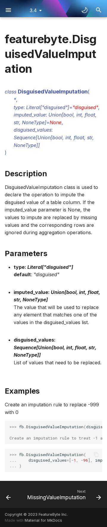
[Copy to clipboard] (96, 426)
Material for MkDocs (43, 520)
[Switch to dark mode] (84, 10)
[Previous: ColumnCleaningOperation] (8, 494)
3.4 (33, 10)
